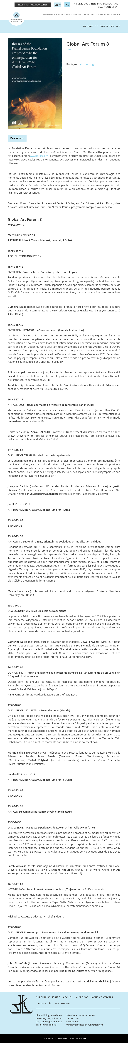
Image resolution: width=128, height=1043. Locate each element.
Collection (59, 14)
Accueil (68, 997)
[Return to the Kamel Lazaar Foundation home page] (22, 1004)
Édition (74, 14)
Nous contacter (102, 997)
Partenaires (63, 1003)
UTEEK (83, 1038)
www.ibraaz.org (39, 156)
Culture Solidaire (48, 997)
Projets (67, 14)
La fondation (48, 14)
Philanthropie (84, 14)
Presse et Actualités (98, 14)
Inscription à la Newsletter (32, 4)
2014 (68, 49)
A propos (82, 997)
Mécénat (88, 26)
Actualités (44, 1003)
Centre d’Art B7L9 (113, 14)
